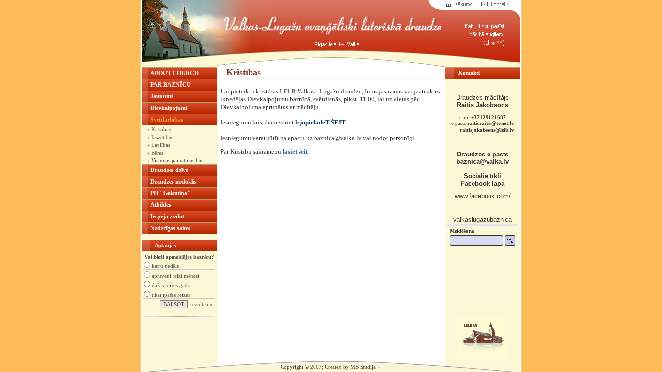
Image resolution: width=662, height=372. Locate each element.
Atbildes (160, 205)
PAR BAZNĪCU (170, 84)
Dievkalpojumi (168, 108)
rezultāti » (201, 304)
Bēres (156, 152)
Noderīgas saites (170, 228)
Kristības (160, 129)
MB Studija (363, 367)
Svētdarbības (166, 119)
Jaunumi (161, 96)
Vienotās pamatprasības (176, 160)
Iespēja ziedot (167, 216)
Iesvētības (161, 137)
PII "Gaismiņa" (170, 193)
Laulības (160, 145)
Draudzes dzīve (169, 170)
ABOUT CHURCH (174, 73)
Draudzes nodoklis (173, 181)
